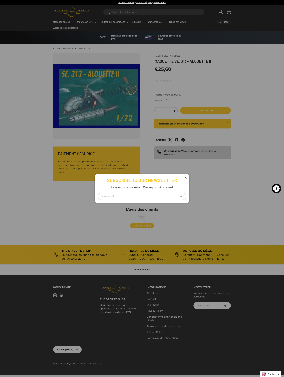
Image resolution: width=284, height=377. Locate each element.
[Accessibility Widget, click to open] (276, 188)
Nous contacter (126, 2)
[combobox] (270, 374)
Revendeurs (160, 2)
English (271, 374)
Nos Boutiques (144, 2)
